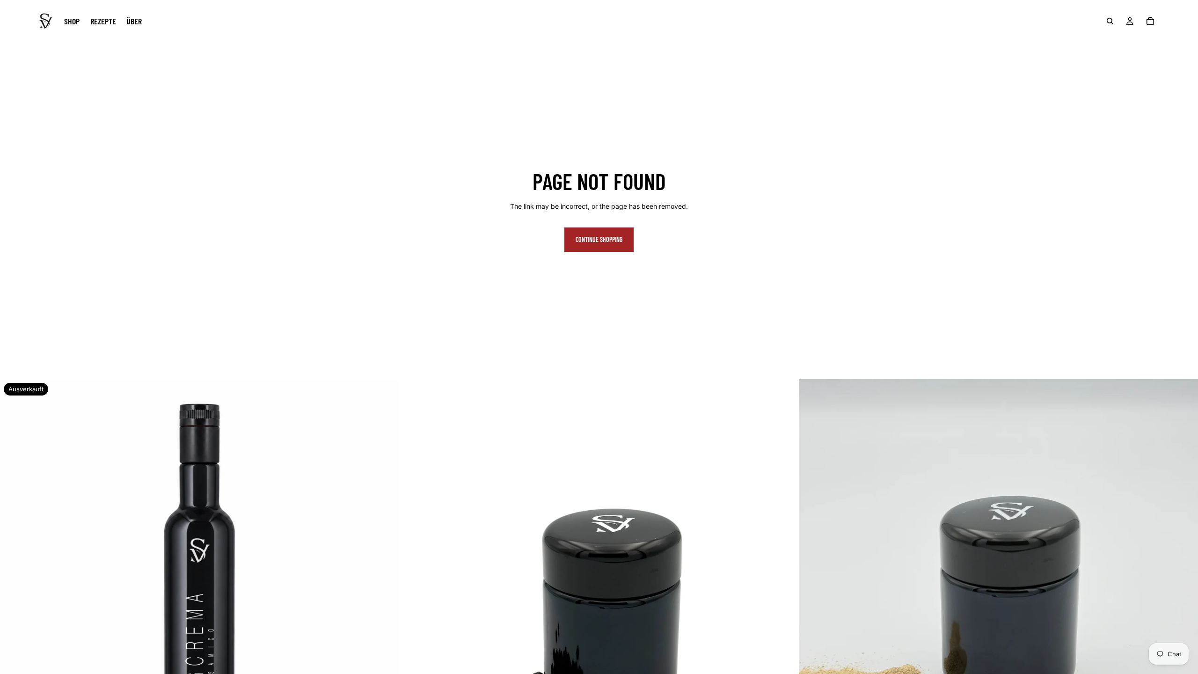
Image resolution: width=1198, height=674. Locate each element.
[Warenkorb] (1150, 21)
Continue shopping (599, 239)
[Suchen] (1110, 21)
